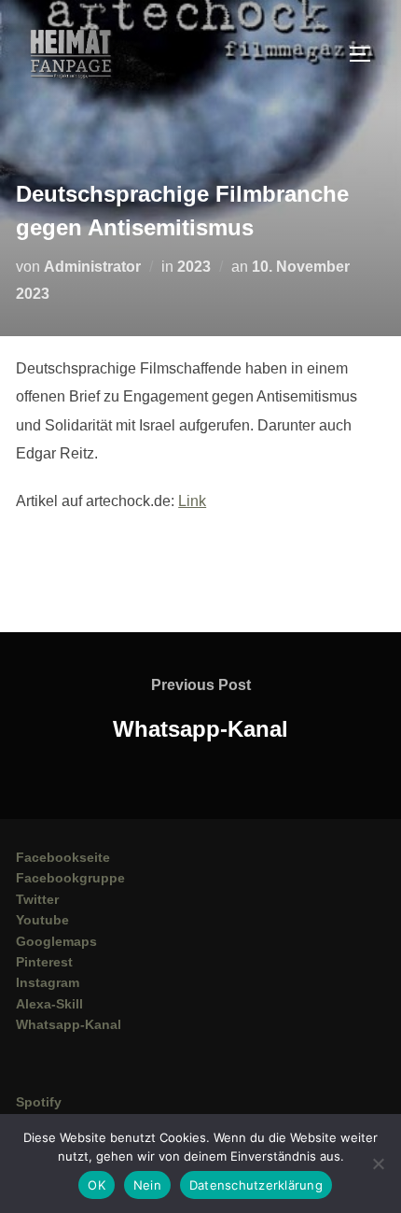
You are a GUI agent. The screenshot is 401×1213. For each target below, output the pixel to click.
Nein (147, 1185)
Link (192, 501)
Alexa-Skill (49, 1003)
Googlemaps (56, 941)
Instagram (47, 982)
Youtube (42, 919)
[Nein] (377, 1163)
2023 (194, 267)
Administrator (92, 267)
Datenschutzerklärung (256, 1185)
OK (96, 1185)
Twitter (37, 899)
